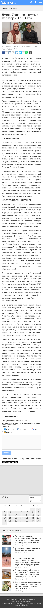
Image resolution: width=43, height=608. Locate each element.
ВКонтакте (24, 429)
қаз (15, 1)
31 (5, 523)
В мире (14, 8)
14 (27, 515)
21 (27, 518)
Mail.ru (9, 432)
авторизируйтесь (9, 423)
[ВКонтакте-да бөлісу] (9, 52)
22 (33, 518)
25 (10, 521)
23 (38, 518)
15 (33, 515)
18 (10, 518)
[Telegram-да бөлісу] (16, 52)
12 (16, 515)
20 (21, 518)
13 (21, 515)
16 (38, 515)
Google (37, 429)
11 (10, 515)
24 (5, 521)
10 (5, 515)
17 (5, 518)
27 (21, 521)
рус (15, 3)
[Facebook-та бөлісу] (3, 52)
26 (16, 521)
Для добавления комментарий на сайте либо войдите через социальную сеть (21, 423)
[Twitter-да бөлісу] (20, 52)
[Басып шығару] (30, 52)
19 (16, 518)
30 (38, 521)
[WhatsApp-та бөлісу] (26, 52)
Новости (6, 8)
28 (27, 521)
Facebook (10, 429)
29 (33, 521)
